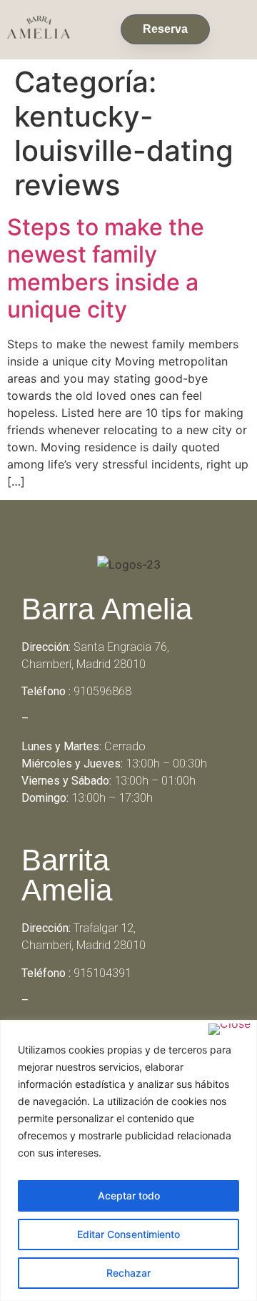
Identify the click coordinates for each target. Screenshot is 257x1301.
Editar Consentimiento (128, 1234)
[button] (234, 26)
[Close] (229, 1029)
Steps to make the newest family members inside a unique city (105, 268)
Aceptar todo (129, 1195)
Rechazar (128, 1273)
